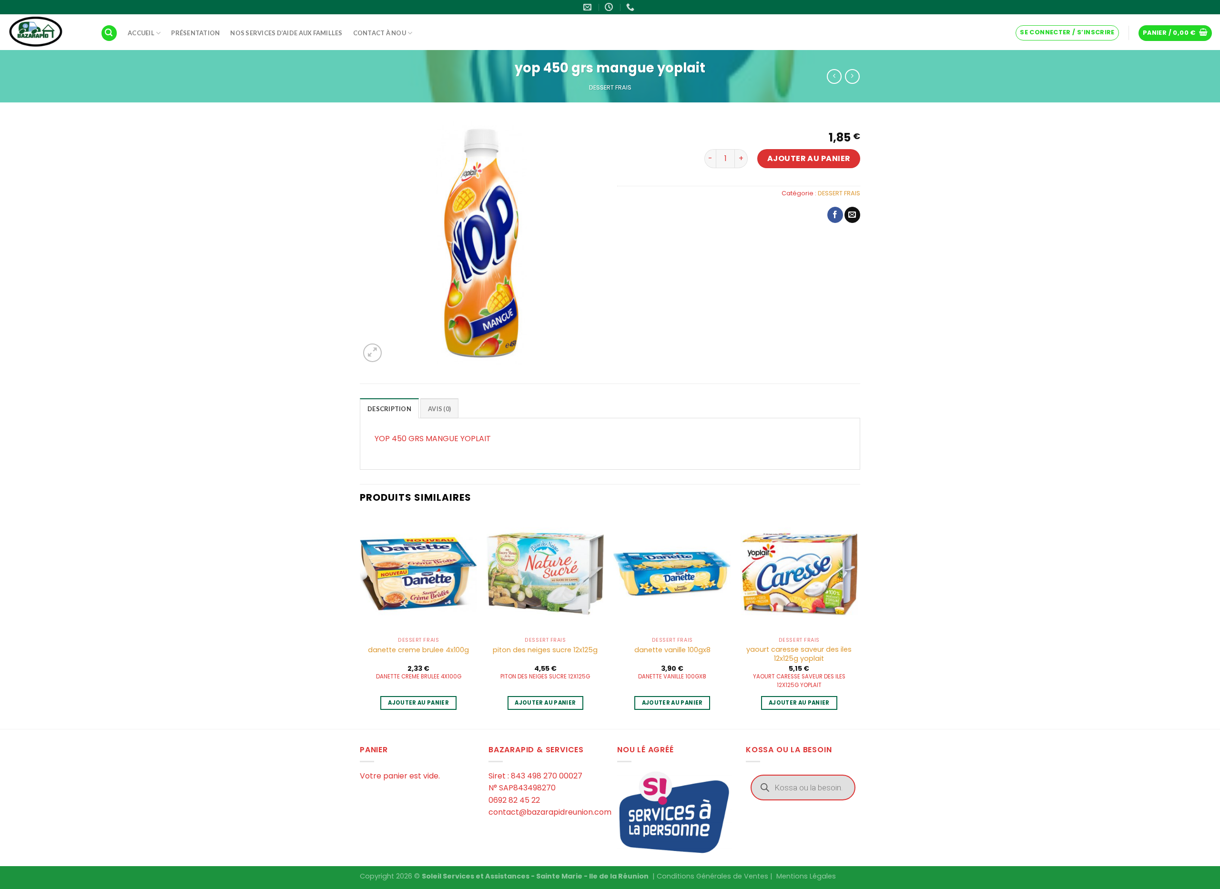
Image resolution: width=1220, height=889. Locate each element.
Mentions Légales (806, 876)
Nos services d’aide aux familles (286, 33)
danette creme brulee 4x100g (418, 650)
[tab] (389, 408)
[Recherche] (109, 33)
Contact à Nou (379, 33)
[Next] (857, 621)
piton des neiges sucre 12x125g (545, 650)
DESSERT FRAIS (610, 87)
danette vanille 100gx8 (672, 650)
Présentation (195, 33)
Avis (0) (439, 409)
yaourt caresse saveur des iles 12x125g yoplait (799, 654)
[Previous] (360, 621)
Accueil (141, 33)
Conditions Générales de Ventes (712, 876)
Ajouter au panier (809, 158)
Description (389, 409)
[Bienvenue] (46, 32)
